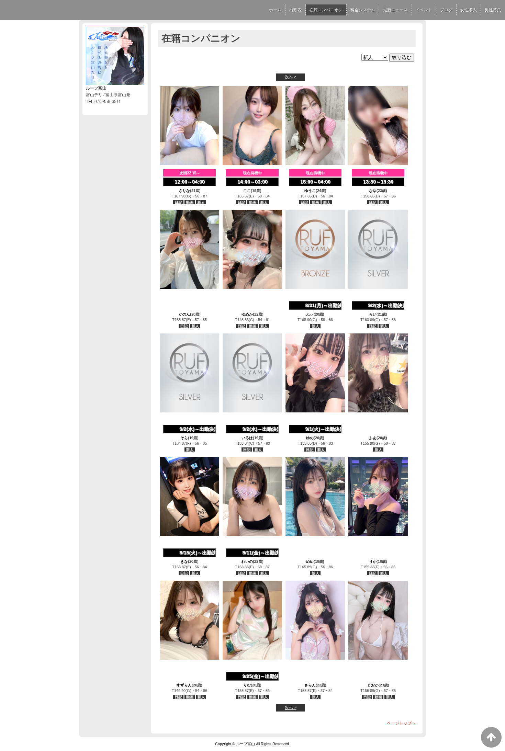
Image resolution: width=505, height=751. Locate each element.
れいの (247, 561)
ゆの (310, 438)
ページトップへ (401, 723)
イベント (424, 10)
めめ (310, 561)
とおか (373, 685)
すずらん (184, 685)
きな (184, 561)
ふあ (373, 438)
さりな (184, 191)
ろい (373, 314)
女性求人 (468, 10)
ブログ (446, 10)
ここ (247, 191)
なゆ (373, 191)
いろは (247, 438)
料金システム (362, 10)
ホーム (275, 10)
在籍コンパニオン (326, 10)
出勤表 (295, 10)
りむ (247, 685)
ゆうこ (310, 191)
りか (373, 561)
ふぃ (310, 314)
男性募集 (493, 10)
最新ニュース (395, 10)
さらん (310, 685)
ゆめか (247, 314)
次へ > (290, 77)
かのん (184, 314)
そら (184, 438)
